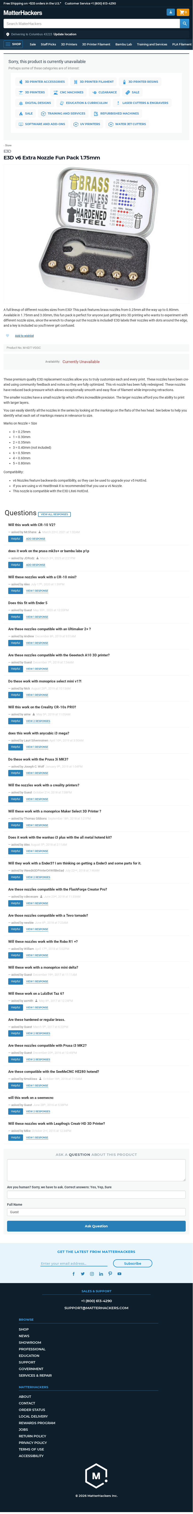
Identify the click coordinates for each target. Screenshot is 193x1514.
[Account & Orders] (170, 12)
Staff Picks (48, 44)
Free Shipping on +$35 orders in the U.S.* (32, 3)
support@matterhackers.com (96, 1308)
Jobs (23, 1429)
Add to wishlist (24, 335)
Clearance (107, 92)
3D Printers (69, 44)
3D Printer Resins (143, 81)
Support (27, 1362)
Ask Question (96, 1226)
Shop (24, 1329)
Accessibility (31, 1456)
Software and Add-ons (45, 124)
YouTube (119, 1274)
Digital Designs (38, 103)
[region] (96, 234)
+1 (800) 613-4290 (103, 3)
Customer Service (77, 3)
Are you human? (59, 1187)
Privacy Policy (33, 1443)
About (25, 1397)
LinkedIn (101, 1274)
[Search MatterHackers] (184, 23)
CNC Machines (71, 92)
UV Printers (90, 124)
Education (29, 1356)
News (24, 1336)
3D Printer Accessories (45, 81)
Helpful (15, 538)
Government (31, 1369)
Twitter (83, 1274)
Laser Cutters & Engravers (145, 103)
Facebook (73, 1274)
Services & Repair (35, 1375)
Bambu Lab (123, 44)
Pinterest (110, 1274)
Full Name (14, 1204)
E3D (7, 151)
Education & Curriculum (86, 103)
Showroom (30, 1342)
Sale (33, 44)
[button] (96, 34)
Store (8, 145)
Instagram (92, 1274)
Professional (32, 1349)
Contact (27, 1403)
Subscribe (132, 1263)
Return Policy (32, 1436)
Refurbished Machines (119, 113)
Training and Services (152, 44)
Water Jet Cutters (130, 124)
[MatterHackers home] (23, 13)
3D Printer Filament (96, 44)
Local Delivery (33, 1416)
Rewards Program (37, 1423)
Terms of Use (31, 1449)
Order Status (32, 1410)
